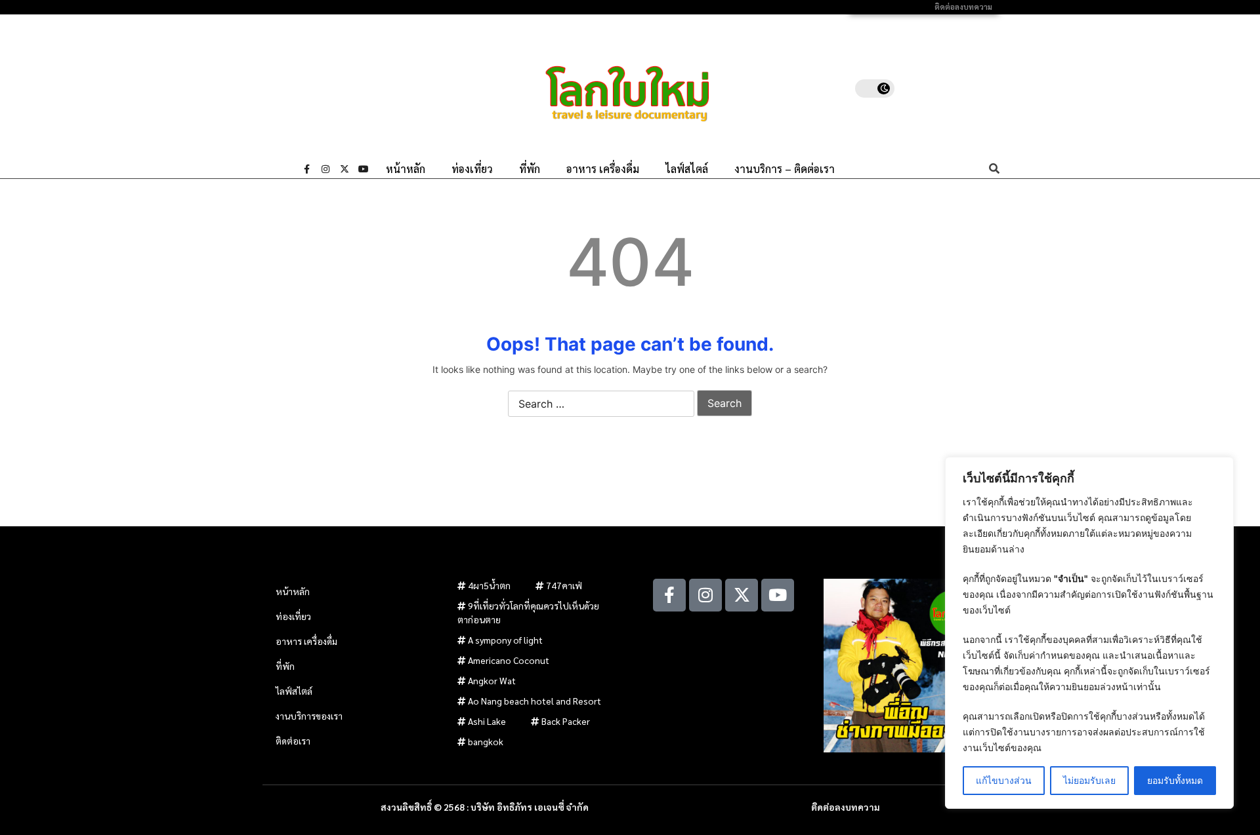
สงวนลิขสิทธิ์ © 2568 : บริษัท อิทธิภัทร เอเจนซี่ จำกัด (485, 807)
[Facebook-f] (306, 169)
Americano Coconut (508, 660)
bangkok (485, 741)
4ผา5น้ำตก (489, 585)
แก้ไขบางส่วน (1004, 780)
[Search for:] (601, 404)
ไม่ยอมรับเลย (1089, 780)
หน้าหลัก (405, 169)
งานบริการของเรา (309, 716)
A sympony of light (505, 640)
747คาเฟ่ (564, 585)
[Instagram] (325, 169)
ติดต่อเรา (293, 741)
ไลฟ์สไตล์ (686, 169)
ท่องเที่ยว (472, 169)
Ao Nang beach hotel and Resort (534, 701)
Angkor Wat (492, 680)
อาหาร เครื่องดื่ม (602, 169)
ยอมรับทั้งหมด (1175, 780)
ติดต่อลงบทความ (963, 7)
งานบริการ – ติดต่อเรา (784, 169)
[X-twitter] (344, 169)
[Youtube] (363, 169)
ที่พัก (529, 169)
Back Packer (565, 721)
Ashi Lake (487, 721)
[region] (1089, 633)
